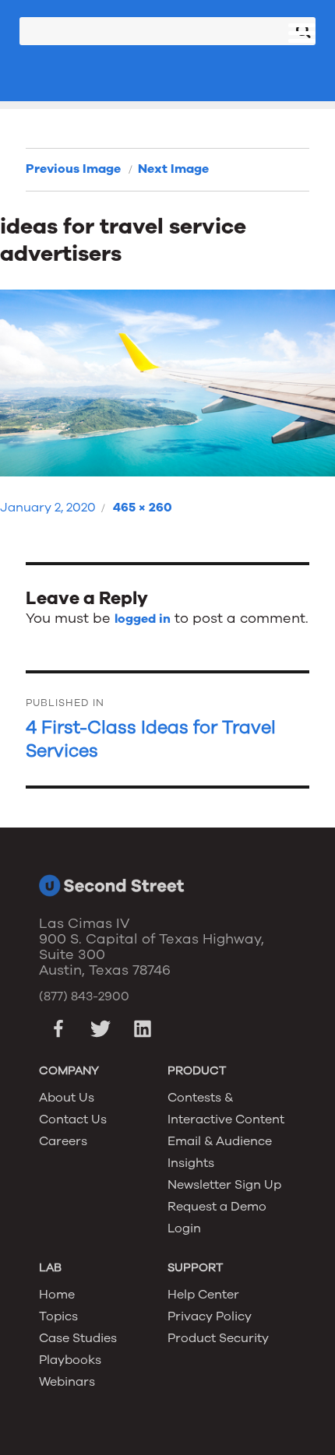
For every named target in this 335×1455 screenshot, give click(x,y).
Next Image (173, 168)
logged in (143, 618)
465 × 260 (142, 507)
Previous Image (73, 168)
